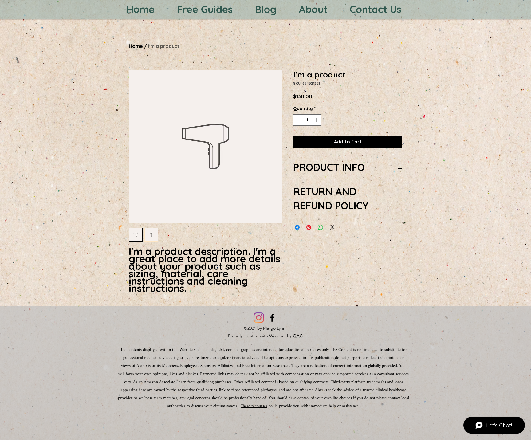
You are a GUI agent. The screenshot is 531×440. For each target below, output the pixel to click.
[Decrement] (298, 120)
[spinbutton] (307, 120)
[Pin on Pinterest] (309, 227)
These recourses (254, 406)
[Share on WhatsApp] (320, 227)
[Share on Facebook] (297, 227)
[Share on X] (332, 227)
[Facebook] (272, 317)
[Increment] (317, 120)
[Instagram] (259, 317)
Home (136, 46)
